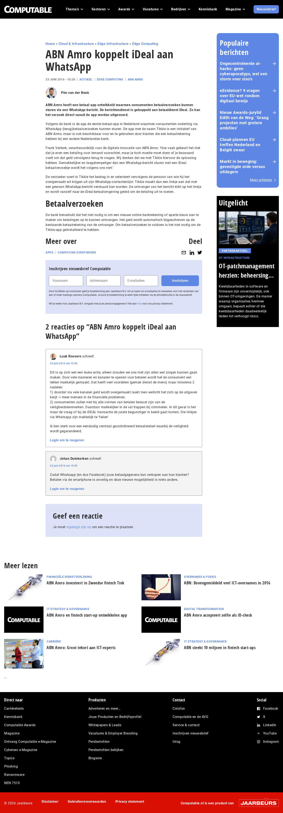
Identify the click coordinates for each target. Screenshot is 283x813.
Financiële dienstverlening (69, 576)
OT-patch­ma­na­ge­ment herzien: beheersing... (247, 270)
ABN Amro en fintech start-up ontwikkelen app (87, 615)
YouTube (270, 733)
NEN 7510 (12, 783)
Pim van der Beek (75, 93)
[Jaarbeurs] (257, 803)
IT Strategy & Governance (68, 609)
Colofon (179, 708)
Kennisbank (13, 717)
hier (139, 303)
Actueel (86, 79)
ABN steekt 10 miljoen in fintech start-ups (219, 647)
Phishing (11, 766)
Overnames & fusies (200, 576)
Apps (49, 252)
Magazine (11, 733)
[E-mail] (183, 252)
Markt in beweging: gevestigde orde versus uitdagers (242, 166)
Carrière (54, 641)
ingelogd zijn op (78, 527)
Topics (9, 758)
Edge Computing (145, 44)
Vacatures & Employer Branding (113, 733)
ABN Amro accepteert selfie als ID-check (218, 615)
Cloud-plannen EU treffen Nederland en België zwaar (240, 144)
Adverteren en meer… (104, 708)
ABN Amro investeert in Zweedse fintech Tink (85, 583)
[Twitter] (199, 252)
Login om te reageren (67, 440)
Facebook (270, 708)
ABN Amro (135, 79)
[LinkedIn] (191, 252)
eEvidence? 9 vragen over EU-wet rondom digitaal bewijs (240, 95)
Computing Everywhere (77, 252)
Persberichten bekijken (105, 750)
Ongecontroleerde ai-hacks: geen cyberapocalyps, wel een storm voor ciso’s (243, 71)
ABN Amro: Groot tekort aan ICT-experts (81, 647)
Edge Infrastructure (113, 44)
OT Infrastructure (234, 257)
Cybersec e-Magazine (20, 750)
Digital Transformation (204, 609)
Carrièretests (14, 708)
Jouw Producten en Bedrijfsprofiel (115, 717)
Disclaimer (50, 801)
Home (50, 44)
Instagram (271, 742)
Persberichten (99, 742)
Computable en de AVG (190, 717)
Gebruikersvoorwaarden (87, 801)
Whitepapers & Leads (104, 725)
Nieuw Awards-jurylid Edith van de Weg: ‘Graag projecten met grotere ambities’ (244, 120)
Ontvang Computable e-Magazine (30, 742)
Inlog (176, 742)
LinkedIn (269, 725)
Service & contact (186, 725)
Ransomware (14, 775)
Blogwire (95, 758)
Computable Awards (20, 725)
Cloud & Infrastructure (76, 44)
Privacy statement (129, 801)
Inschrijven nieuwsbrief (191, 733)
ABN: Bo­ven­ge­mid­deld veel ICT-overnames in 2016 (227, 583)
